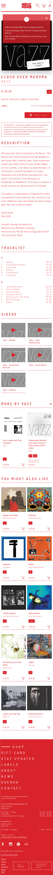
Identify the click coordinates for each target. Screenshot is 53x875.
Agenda (10, 782)
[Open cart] (44, 6)
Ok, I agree (21, 865)
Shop (19, 747)
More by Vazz (16, 404)
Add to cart (40, 115)
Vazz (6, 81)
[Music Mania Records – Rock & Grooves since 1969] (26, 6)
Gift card (13, 753)
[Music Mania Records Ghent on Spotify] (18, 844)
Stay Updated (18, 758)
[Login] (50, 6)
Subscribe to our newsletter (14, 837)
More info (3, 870)
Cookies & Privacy (9, 854)
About (8, 770)
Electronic (14, 99)
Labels (10, 764)
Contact (11, 788)
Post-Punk (34, 99)
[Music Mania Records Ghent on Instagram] (10, 844)
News (7, 776)
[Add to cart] (22, 464)
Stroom (4, 99)
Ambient (24, 99)
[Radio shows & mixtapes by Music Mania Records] (26, 844)
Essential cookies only (41, 865)
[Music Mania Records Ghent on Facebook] (3, 844)
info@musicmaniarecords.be (14, 796)
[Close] (46, 18)
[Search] (38, 6)
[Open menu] (3, 5)
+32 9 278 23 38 (8, 798)
